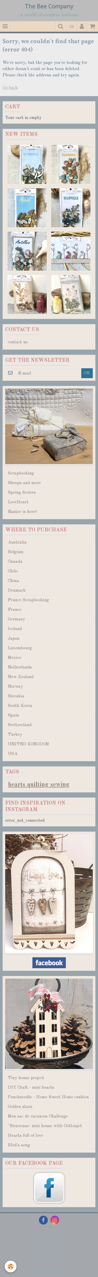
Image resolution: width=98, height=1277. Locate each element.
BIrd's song (19, 1145)
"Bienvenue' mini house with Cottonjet (45, 1126)
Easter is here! (22, 512)
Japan (14, 638)
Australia (17, 542)
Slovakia (16, 696)
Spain (13, 715)
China (13, 581)
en (72, 26)
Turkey (15, 734)
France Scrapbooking (28, 600)
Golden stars (20, 1107)
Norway (15, 686)
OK (87, 373)
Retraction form (49, 1271)
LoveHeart (18, 502)
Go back (10, 87)
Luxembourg (20, 648)
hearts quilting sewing (39, 785)
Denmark (17, 590)
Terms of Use (49, 1252)
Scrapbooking (21, 473)
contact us (18, 342)
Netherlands (20, 667)
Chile (13, 571)
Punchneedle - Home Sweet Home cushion (48, 1097)
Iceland (15, 629)
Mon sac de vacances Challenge (38, 1116)
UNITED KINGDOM (28, 744)
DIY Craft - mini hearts (31, 1087)
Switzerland (20, 725)
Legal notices (49, 1234)
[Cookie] (10, 1266)
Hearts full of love (25, 1135)
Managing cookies (49, 1243)
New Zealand (21, 677)
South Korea (20, 706)
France (14, 609)
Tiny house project (26, 1078)
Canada (15, 561)
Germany (16, 619)
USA (13, 754)
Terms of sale (49, 1262)
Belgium (16, 552)
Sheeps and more (24, 483)
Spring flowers (22, 492)
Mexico (14, 658)
